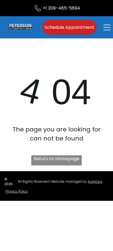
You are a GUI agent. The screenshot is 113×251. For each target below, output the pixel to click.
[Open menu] (107, 27)
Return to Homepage (56, 159)
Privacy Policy (16, 191)
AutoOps (95, 181)
